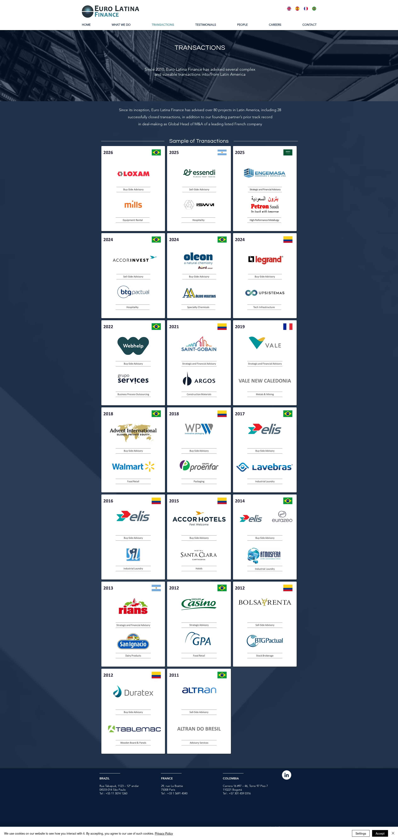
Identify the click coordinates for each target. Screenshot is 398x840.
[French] (306, 8)
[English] (289, 8)
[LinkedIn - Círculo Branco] (286, 775)
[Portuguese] (314, 8)
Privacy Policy (164, 833)
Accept (380, 833)
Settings (361, 833)
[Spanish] (297, 8)
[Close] (393, 833)
